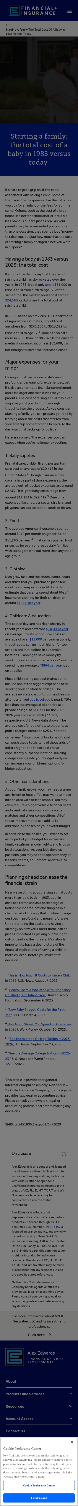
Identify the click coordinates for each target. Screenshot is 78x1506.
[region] (39, 1471)
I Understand (39, 1497)
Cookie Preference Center (39, 1485)
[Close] (72, 1442)
